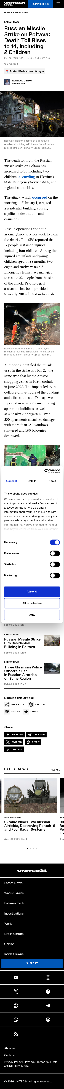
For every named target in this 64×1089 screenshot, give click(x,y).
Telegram (39, 734)
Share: (9, 727)
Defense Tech (14, 903)
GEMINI (34, 711)
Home (7, 12)
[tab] (27, 848)
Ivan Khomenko (22, 80)
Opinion (9, 943)
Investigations (14, 913)
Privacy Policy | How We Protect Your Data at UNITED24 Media (30, 1064)
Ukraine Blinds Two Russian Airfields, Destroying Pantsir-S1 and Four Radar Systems (30, 825)
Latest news (20, 12)
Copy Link (17, 749)
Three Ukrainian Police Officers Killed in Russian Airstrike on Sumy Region (23, 673)
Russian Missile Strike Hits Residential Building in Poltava (22, 643)
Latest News (13, 882)
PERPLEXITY (17, 704)
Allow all (32, 591)
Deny (32, 614)
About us (9, 1048)
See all (55, 770)
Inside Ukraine (14, 954)
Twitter (17, 741)
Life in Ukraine (14, 933)
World (8, 923)
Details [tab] (32, 480)
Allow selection (32, 603)
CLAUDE (15, 711)
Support (32, 963)
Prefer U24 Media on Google (27, 71)
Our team (9, 1055)
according (26, 177)
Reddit (36, 741)
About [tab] (52, 480)
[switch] (55, 553)
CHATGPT (40, 704)
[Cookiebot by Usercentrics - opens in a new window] (45, 471)
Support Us (40, 4)
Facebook (17, 734)
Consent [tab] (11, 480)
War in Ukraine (12, 817)
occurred (39, 198)
